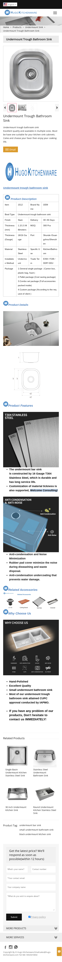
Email (10, 149)
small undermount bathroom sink (36, 829)
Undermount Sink (34, 27)
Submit (14, 917)
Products (17, 27)
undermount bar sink (30, 825)
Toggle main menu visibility (55, 12)
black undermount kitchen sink (35, 834)
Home (6, 27)
